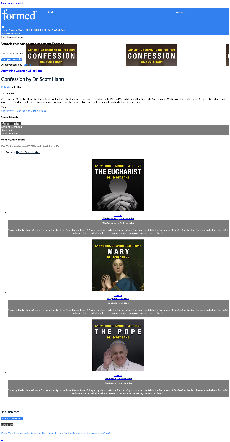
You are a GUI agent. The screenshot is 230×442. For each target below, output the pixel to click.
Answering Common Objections (21, 70)
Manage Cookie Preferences (88, 433)
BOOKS (29, 30)
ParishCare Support (11, 433)
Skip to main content (12, 2)
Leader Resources (32, 433)
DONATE (180, 13)
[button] (3, 27)
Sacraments (8, 110)
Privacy (59, 433)
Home (5, 30)
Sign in (63, 30)
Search (50, 12)
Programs (13, 30)
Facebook (7, 123)
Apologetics (38, 110)
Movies (21, 30)
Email (18, 123)
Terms (51, 433)
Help (45, 433)
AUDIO (36, 30)
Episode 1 (6, 87)
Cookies (68, 433)
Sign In (17, 33)
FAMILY (43, 30)
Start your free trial (11, 59)
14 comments (8, 93)
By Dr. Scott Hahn (28, 152)
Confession (24, 110)
